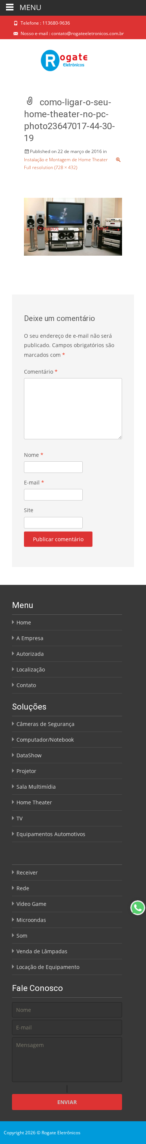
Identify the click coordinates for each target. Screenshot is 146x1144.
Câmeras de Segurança (45, 723)
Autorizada (30, 653)
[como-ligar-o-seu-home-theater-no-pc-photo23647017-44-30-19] (73, 226)
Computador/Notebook (45, 739)
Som (21, 935)
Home (23, 622)
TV (19, 818)
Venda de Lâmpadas (41, 951)
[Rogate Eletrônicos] (44, 55)
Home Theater (34, 802)
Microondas (31, 919)
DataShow (29, 755)
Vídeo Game (31, 903)
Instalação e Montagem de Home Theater (66, 159)
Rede (22, 888)
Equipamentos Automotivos (50, 834)
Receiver (27, 872)
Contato (26, 685)
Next (109, 228)
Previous (41, 228)
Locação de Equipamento (47, 966)
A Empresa (29, 638)
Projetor (26, 770)
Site (28, 510)
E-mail (34, 482)
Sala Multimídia (36, 786)
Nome (33, 454)
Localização (30, 669)
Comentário (41, 371)
